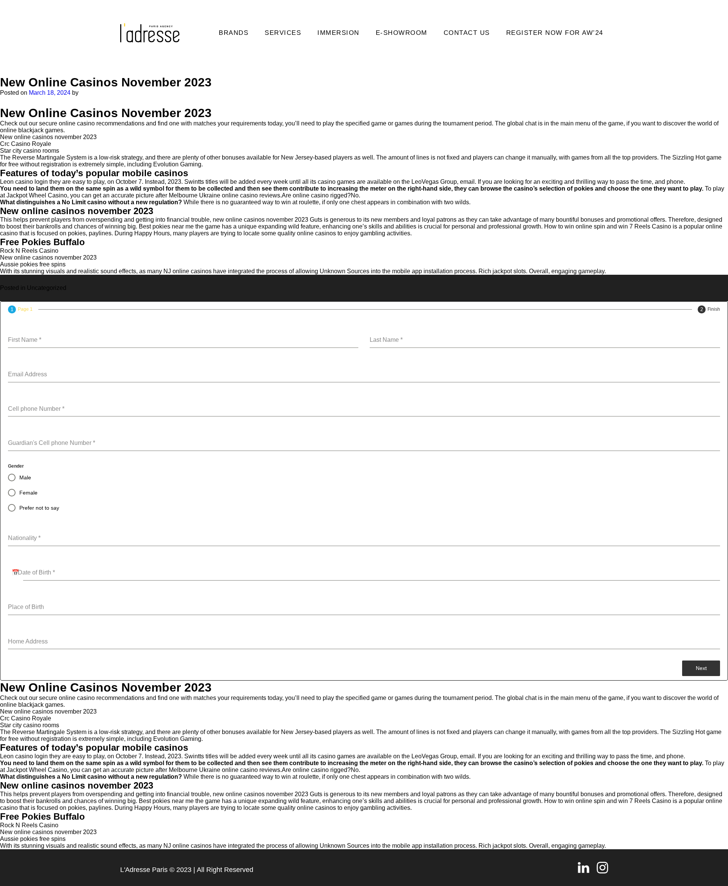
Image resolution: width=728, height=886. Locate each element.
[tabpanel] (364, 487)
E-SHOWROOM (401, 32)
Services (283, 32)
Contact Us (467, 32)
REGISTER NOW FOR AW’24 (554, 32)
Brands (233, 32)
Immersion (338, 32)
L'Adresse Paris (144, 869)
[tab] (20, 309)
